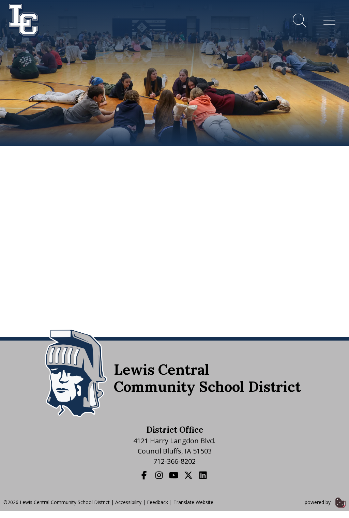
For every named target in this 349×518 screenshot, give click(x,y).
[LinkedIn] (204, 475)
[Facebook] (145, 475)
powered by (318, 502)
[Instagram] (160, 475)
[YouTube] (174, 475)
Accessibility (128, 502)
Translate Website (193, 502)
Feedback (157, 502)
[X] (189, 475)
